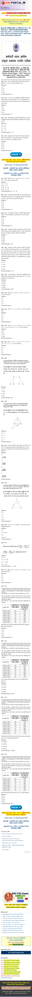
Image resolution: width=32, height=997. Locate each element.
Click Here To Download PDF (16, 165)
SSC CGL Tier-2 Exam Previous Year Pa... (13, 918)
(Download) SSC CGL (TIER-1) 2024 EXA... (13, 914)
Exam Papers (5, 849)
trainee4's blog (27, 852)
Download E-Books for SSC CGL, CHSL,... (13, 926)
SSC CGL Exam (14, 15)
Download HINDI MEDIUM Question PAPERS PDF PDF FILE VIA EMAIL (16, 22)
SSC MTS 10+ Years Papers (12, 964)
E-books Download (6, 977)
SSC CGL (10, 982)
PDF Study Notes (18, 984)
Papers (25, 982)
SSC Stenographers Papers (12, 968)
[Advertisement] (16, 871)
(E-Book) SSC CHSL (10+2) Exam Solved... (13, 932)
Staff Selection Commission (9, 843)
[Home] (13, 5)
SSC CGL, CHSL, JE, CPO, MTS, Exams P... (14, 924)
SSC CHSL (18, 982)
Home (4, 982)
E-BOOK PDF (23, 15)
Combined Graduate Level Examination (12, 840)
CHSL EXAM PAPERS (16, 940)
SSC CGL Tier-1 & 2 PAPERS (16, 938)
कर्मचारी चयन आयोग (6, 845)
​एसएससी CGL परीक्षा (6, 847)
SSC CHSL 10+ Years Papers (12, 962)
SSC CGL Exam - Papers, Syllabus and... (13, 916)
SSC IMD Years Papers (10, 970)
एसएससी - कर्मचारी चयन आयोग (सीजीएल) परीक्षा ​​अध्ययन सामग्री (16, 169)
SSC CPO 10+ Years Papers (12, 974)
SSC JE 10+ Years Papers (11, 966)
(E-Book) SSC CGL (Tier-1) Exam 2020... (13, 930)
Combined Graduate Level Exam (11, 838)
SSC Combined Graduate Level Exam (12, 833)
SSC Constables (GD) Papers (12, 972)
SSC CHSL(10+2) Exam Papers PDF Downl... (14, 920)
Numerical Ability (6, 836)
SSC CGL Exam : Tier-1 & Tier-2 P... (12, 922)
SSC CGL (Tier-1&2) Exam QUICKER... (12, 928)
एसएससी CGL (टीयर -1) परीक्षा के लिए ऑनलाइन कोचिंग (16, 174)
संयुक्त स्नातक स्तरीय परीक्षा (18, 845)
